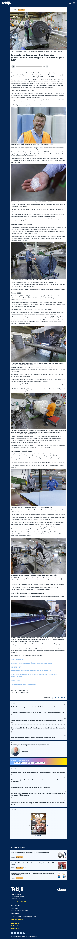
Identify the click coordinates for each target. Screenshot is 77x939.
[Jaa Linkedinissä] (58, 697)
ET (18, 763)
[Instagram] (12, 933)
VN (36, 763)
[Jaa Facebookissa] (55, 697)
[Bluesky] (24, 933)
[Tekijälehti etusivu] (6, 3)
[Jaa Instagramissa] (52, 697)
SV (29, 763)
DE (15, 763)
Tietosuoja (14, 928)
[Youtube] (21, 933)
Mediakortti (14, 926)
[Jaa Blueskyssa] (61, 697)
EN (22, 763)
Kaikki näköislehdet (17, 919)
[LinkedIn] (18, 933)
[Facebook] (15, 933)
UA (44, 763)
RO (32, 763)
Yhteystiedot (15, 923)
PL (25, 763)
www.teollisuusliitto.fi (18, 902)
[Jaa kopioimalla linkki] (64, 697)
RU (40, 763)
